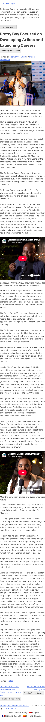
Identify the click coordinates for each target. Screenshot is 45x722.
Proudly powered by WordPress (14, 705)
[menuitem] (16, 712)
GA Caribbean (9, 708)
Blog (11, 681)
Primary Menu (8, 27)
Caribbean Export (8, 3)
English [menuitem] (35, 712)
